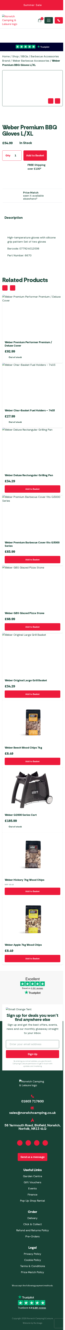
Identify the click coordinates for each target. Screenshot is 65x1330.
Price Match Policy (32, 1272)
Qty (7, 155)
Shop (15, 56)
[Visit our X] (45, 1143)
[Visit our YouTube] (36, 1143)
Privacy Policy (32, 1254)
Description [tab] (14, 217)
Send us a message (32, 1157)
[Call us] (59, 20)
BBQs (24, 56)
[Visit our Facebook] (20, 1143)
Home (6, 56)
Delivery (32, 1218)
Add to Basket (35, 155)
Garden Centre (32, 1176)
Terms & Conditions (32, 1266)
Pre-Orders (32, 1236)
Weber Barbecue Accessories (30, 61)
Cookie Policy (32, 1260)
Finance (32, 1194)
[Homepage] (9, 20)
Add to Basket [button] (32, 489)
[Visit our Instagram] (28, 1143)
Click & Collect (32, 1224)
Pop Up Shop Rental (32, 1201)
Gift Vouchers (32, 1182)
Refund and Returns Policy (32, 1230)
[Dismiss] (61, 5)
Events (32, 1188)
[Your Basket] (39, 20)
